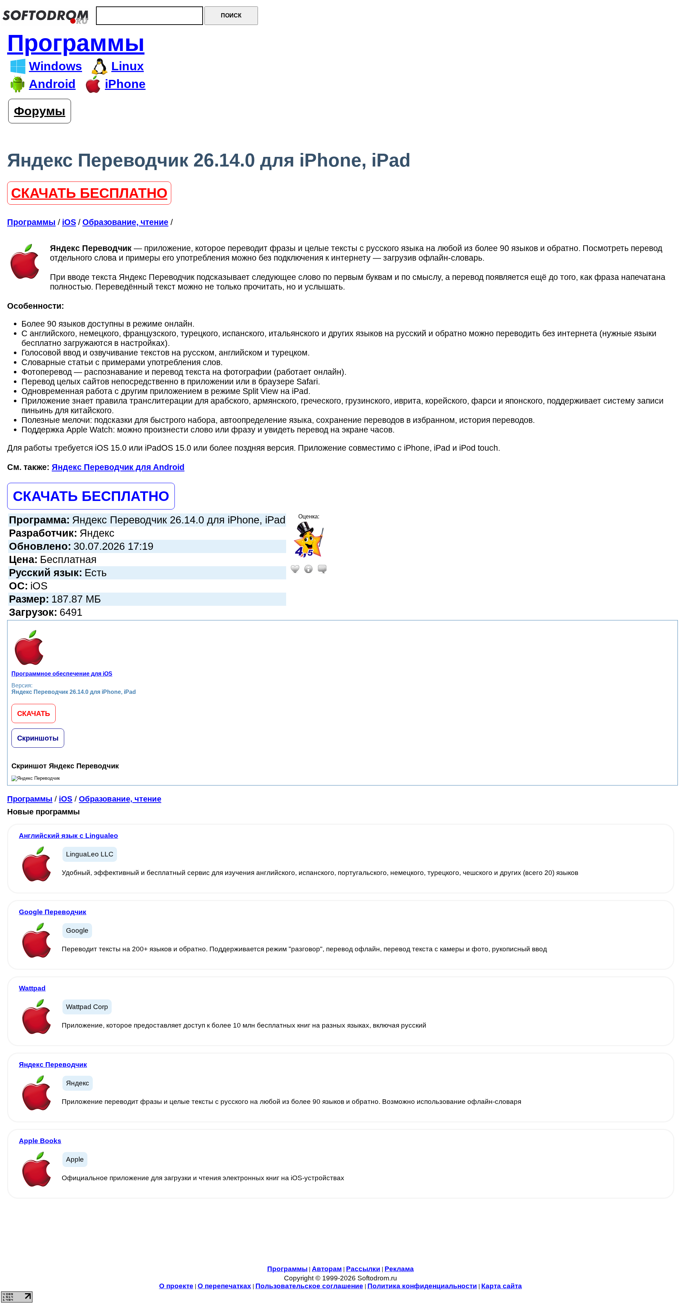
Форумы (39, 111)
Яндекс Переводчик (53, 1064)
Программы (75, 43)
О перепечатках (224, 1286)
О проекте (176, 1286)
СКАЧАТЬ (33, 713)
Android (52, 84)
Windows (55, 66)
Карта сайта (501, 1286)
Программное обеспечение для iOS (61, 674)
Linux (127, 66)
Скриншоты (38, 738)
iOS (65, 798)
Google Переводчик (52, 912)
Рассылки (363, 1269)
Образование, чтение (120, 798)
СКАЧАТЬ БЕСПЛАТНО (89, 193)
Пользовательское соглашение (309, 1286)
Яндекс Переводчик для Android (118, 467)
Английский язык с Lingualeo (68, 835)
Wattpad (32, 988)
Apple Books (40, 1141)
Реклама (399, 1269)
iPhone (125, 84)
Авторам (327, 1269)
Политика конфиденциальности (422, 1286)
